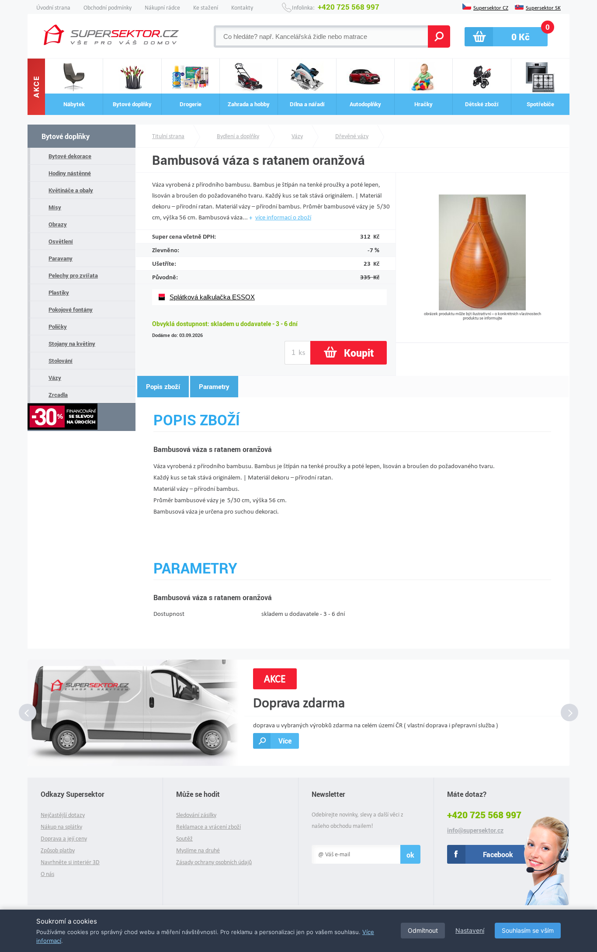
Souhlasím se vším (528, 930)
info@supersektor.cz (475, 830)
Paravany (61, 258)
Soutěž (184, 838)
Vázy (55, 378)
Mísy (55, 207)
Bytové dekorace (70, 156)
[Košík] (506, 36)
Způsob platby (58, 850)
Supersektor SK (543, 7)
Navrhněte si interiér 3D (70, 862)
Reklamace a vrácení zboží (208, 826)
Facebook (498, 854)
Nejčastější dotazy (63, 815)
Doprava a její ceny (64, 838)
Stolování (61, 361)
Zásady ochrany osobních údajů (214, 862)
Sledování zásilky (196, 815)
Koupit (359, 352)
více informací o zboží (283, 217)
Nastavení (469, 930)
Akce (36, 87)
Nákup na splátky (61, 826)
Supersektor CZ (490, 7)
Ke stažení (205, 7)
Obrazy (58, 224)
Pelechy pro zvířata (73, 275)
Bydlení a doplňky (238, 136)
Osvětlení (61, 241)
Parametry (214, 386)
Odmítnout (423, 930)
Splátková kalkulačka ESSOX (212, 297)
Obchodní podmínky (107, 7)
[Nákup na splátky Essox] (81, 417)
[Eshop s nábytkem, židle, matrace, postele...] (111, 35)
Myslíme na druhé (198, 850)
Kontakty (242, 7)
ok (410, 854)
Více (285, 740)
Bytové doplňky (66, 136)
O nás (47, 874)
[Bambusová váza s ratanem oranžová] (482, 308)
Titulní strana (168, 136)
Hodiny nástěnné (70, 173)
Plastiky (59, 292)
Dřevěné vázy (351, 136)
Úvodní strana (53, 7)
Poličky (58, 326)
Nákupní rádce (162, 7)
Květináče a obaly (71, 190)
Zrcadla (58, 395)
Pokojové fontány (71, 309)
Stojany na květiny (72, 343)
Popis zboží (163, 386)
